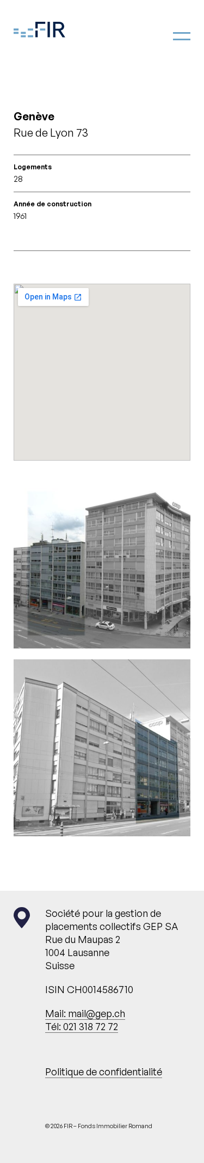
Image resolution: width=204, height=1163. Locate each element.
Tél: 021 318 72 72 (81, 1026)
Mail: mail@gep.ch (85, 1013)
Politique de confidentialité (103, 1072)
